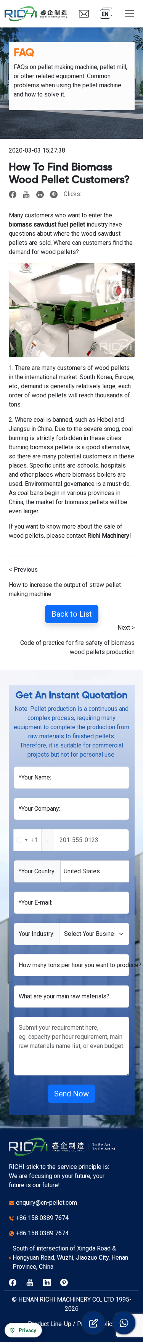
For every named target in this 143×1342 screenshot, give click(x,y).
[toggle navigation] (129, 13)
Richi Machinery (108, 535)
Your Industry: (37, 933)
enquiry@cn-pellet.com (46, 1202)
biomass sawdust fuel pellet (47, 224)
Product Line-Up (49, 1324)
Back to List (71, 614)
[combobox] (33, 840)
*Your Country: (37, 871)
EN (105, 14)
